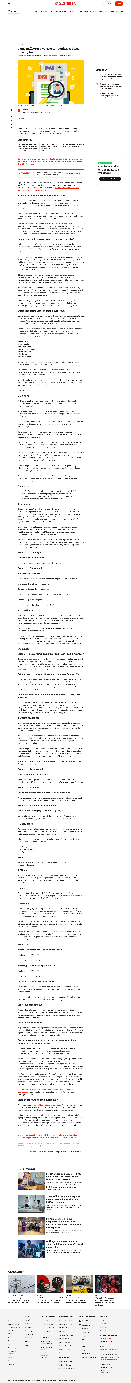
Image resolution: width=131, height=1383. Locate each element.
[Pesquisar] (13, 3)
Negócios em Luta (65, 1349)
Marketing (28, 1324)
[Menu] (9, 3)
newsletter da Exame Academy (47, 1105)
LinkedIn (103, 1324)
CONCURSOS (109, 12)
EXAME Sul (63, 1328)
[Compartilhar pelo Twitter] (12, 124)
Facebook (103, 1331)
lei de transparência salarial (67, 1380)
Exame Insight (12, 1348)
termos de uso (22, 1380)
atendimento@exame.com (109, 1349)
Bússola (62, 1331)
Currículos (57, 1143)
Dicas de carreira (45, 1143)
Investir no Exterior (66, 1342)
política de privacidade (49, 1380)
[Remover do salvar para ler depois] (12, 131)
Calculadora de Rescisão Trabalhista (47, 1343)
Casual (27, 1320)
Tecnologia (29, 1334)
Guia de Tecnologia (46, 1324)
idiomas (52, 875)
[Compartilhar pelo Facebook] (12, 113)
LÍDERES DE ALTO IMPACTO (14, 1329)
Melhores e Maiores (65, 1361)
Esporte (28, 1327)
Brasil (10, 1334)
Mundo (27, 1316)
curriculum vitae (27, 213)
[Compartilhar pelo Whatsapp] (12, 110)
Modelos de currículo (72, 1143)
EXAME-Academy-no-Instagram (31, 1146)
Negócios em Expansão (67, 1369)
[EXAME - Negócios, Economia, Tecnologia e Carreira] (65, 3)
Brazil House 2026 (65, 1324)
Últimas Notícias (13, 1324)
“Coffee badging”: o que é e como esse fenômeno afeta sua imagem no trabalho (111, 77)
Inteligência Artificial (12, 1353)
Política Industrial (65, 1353)
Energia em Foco (65, 1339)
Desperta (85, 1336)
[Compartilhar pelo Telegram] (12, 121)
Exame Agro (29, 1331)
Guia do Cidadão (45, 1321)
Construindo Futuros (66, 1335)
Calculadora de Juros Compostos (47, 1348)
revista (85, 1321)
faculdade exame (88, 1316)
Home (19, 45)
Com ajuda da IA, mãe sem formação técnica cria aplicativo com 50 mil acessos (111, 86)
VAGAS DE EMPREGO (75, 12)
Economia (11, 1341)
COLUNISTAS (12, 1364)
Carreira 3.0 (86, 1332)
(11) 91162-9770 (108, 1341)
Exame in (85, 1329)
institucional (12, 1380)
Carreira (14, 11)
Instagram (103, 1327)
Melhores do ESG (65, 1365)
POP (26, 1345)
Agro (83, 1350)
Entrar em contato (106, 1339)
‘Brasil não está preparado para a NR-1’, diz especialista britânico (109, 96)
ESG (9, 1344)
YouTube (103, 1320)
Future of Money (30, 1338)
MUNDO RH (119, 12)
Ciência (27, 1341)
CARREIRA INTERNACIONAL (93, 12)
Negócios (11, 1361)
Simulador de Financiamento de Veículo (45, 1355)
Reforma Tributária (66, 1321)
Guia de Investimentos (47, 1328)
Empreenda (86, 1354)
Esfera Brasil (20, 1295)
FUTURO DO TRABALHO (58, 12)
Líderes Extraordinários (67, 1346)
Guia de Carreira (41, 12)
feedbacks (29, 1064)
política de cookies (34, 1380)
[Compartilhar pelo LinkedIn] (12, 117)
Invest (10, 1357)
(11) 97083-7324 (108, 1367)
